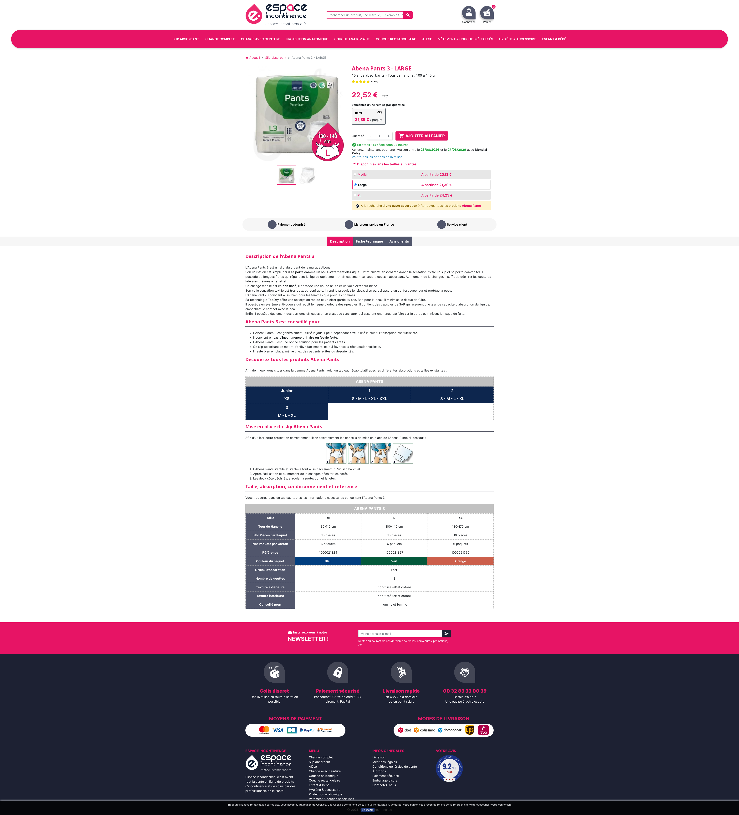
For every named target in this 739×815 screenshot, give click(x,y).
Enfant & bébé (319, 785)
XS (286, 398)
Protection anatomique (325, 794)
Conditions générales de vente (394, 766)
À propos (379, 771)
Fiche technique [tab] (369, 241)
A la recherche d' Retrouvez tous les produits (420, 206)
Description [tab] (340, 241)
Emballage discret (385, 780)
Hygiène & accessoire (324, 790)
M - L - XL (287, 415)
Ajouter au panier (422, 136)
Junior (287, 390)
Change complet (321, 757)
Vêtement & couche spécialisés (331, 799)
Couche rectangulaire (324, 780)
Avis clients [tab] (399, 241)
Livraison (378, 757)
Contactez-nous (384, 785)
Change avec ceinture (325, 771)
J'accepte (368, 809)
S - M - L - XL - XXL (369, 398)
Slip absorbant (319, 762)
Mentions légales (384, 762)
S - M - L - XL (452, 398)
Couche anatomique (323, 776)
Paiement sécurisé (385, 776)
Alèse (313, 766)
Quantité (358, 136)
